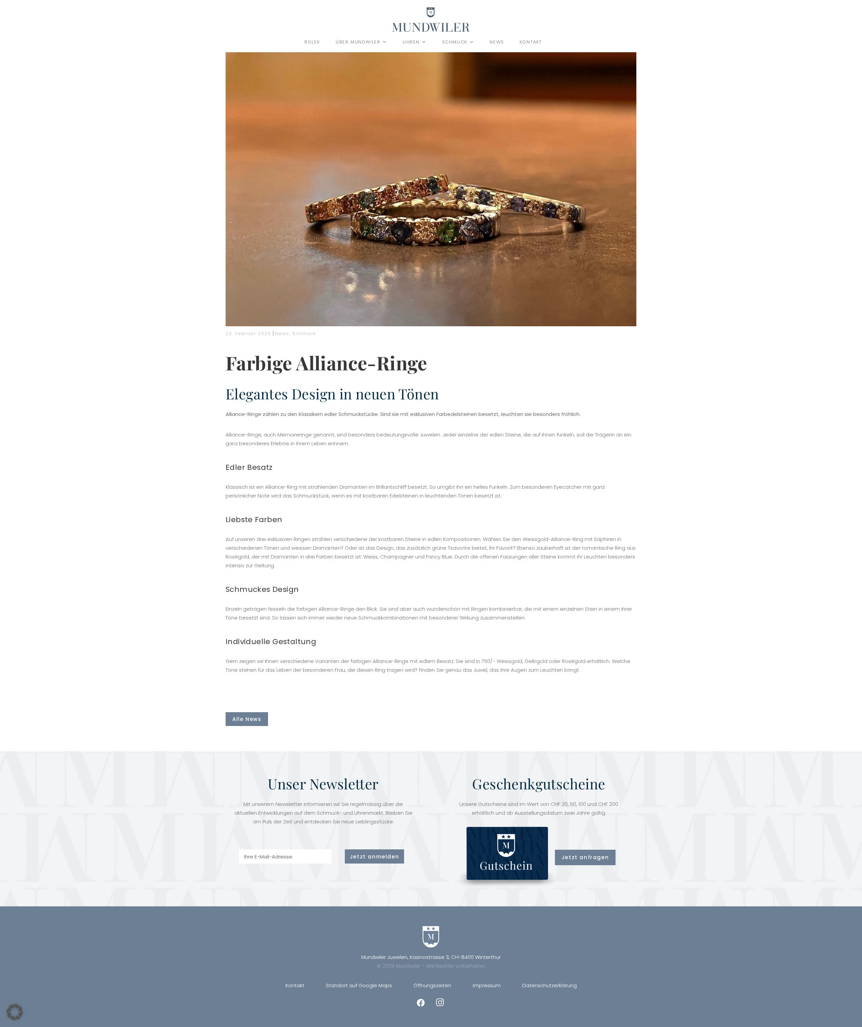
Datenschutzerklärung (549, 985)
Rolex (312, 42)
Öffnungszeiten (432, 985)
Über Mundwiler (358, 42)
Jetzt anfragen (585, 857)
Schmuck (454, 42)
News (497, 42)
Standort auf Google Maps (359, 985)
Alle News (246, 719)
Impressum (487, 985)
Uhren (411, 42)
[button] (15, 1012)
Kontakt (531, 42)
